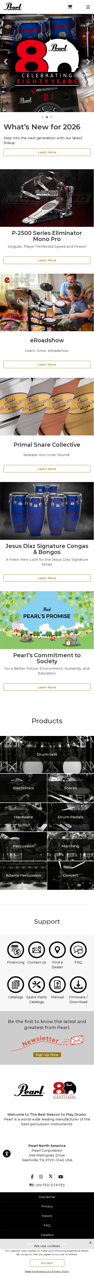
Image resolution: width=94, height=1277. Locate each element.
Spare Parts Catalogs (36, 999)
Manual (57, 997)
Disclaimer (47, 1197)
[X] (50, 1177)
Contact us (36, 962)
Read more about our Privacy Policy (47, 1271)
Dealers (47, 1235)
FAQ (78, 962)
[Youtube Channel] (60, 1177)
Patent (47, 1216)
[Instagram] (41, 1177)
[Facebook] (32, 1177)
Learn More (47, 152)
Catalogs (15, 997)
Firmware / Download (78, 999)
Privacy (47, 1206)
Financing (15, 962)
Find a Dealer (57, 964)
